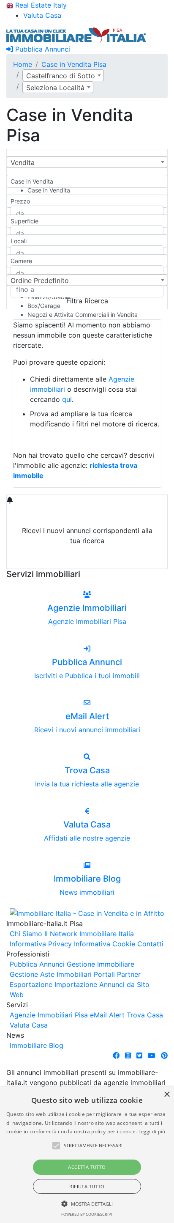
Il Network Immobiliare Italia (89, 933)
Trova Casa (145, 1015)
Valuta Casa (29, 1025)
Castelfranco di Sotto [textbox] (60, 75)
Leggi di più (152, 1131)
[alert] (87, 1155)
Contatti (150, 944)
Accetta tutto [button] (87, 1167)
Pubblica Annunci (41, 49)
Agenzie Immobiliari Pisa (49, 1015)
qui (67, 399)
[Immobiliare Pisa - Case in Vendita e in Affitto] (76, 34)
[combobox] (63, 75)
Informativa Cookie (104, 944)
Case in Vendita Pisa (73, 64)
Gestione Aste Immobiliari (51, 974)
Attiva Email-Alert (87, 560)
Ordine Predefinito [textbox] (40, 280)
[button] (56, 1145)
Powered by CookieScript (87, 1214)
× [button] (166, 1094)
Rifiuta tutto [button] (86, 1186)
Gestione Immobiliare (100, 964)
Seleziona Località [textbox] (55, 87)
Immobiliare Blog (36, 1045)
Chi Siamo (26, 933)
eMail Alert (107, 1015)
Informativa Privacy (41, 944)
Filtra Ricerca (87, 301)
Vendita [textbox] (23, 162)
